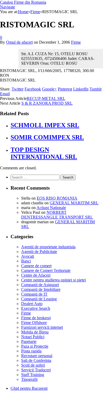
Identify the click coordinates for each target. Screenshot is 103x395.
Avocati (27, 256)
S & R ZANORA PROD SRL (47, 103)
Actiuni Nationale (51, 207)
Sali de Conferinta (36, 360)
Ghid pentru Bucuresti (29, 388)
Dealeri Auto (32, 303)
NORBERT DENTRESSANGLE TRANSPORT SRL (57, 214)
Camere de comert (36, 266)
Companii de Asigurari (40, 284)
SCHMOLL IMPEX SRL (45, 125)
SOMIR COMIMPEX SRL (47, 137)
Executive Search (35, 308)
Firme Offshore (34, 322)
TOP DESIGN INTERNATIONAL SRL (44, 153)
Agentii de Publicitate (39, 251)
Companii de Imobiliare (40, 289)
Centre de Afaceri (35, 275)
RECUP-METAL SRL (46, 98)
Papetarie (28, 341)
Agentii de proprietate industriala (48, 247)
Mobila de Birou (35, 332)
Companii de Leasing (39, 299)
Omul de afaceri (19, 42)
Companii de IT (34, 294)
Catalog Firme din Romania (23, 2)
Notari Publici (32, 337)
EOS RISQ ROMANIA (57, 198)
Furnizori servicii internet (42, 327)
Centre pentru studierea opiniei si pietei (53, 280)
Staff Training (32, 374)
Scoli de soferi (33, 365)
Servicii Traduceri (36, 370)
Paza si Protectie (34, 346)
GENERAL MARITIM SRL (74, 203)
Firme (76, 42)
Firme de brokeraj (36, 318)
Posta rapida (31, 351)
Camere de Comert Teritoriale (46, 270)
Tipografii (29, 379)
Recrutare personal (36, 355)
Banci (26, 261)
